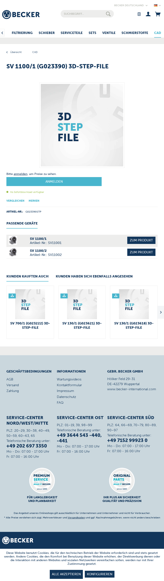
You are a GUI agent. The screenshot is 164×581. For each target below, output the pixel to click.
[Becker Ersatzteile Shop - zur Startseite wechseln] (21, 14)
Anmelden (54, 181)
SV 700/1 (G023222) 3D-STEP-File (30, 325)
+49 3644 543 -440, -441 (79, 438)
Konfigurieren (99, 574)
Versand (12, 385)
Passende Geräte (22, 223)
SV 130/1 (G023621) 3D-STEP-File (82, 325)
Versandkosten (76, 517)
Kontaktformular (69, 385)
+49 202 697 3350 (26, 446)
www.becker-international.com (131, 389)
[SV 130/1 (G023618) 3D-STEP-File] (133, 304)
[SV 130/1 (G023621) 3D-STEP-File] (82, 304)
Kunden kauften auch (27, 276)
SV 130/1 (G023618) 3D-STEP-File (134, 325)
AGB (9, 379)
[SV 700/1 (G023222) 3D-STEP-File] (30, 304)
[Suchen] (108, 14)
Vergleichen (15, 200)
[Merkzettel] (139, 14)
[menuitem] (87, 14)
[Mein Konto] (148, 14)
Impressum (65, 391)
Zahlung (12, 391)
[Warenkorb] (157, 14)
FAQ (60, 403)
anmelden (20, 174)
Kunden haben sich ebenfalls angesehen (94, 276)
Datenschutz (66, 397)
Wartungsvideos (69, 379)
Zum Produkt (141, 240)
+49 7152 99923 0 (127, 440)
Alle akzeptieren (66, 574)
